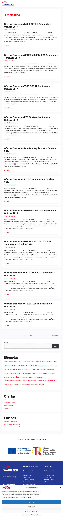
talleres (17, 377)
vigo (41, 384)
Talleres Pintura (41, 380)
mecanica (13, 369)
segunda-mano (9, 377)
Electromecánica (27, 482)
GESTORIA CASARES (54, 365)
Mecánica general (28, 471)
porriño (40, 373)
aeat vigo (6, 361)
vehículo (36, 384)
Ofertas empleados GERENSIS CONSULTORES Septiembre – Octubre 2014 (27, 243)
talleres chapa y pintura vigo (13, 380)
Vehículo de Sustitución (29, 484)
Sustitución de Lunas (28, 479)
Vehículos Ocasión (9, 405)
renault (45, 373)
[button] (60, 487)
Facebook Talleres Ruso (10, 421)
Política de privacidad (36, 515)
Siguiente (55, 335)
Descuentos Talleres (12, 365)
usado (32, 384)
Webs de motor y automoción (12, 427)
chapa (20, 361)
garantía (43, 366)
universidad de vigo (26, 384)
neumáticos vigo (50, 369)
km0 (5, 369)
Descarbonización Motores (30, 473)
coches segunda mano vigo (44, 361)
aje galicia (11, 361)
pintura (34, 373)
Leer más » (7, 46)
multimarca (32, 369)
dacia (55, 361)
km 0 (8, 369)
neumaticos (41, 369)
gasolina (47, 365)
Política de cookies (26, 515)
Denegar (31, 507)
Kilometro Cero (8, 408)
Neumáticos (26, 477)
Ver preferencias (31, 511)
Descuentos (47, 473)
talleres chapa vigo (36, 377)
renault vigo (52, 373)
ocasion (7, 373)
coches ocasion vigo (32, 361)
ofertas (17, 372)
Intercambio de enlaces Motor (12, 424)
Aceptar (32, 502)
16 (31, 335)
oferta (12, 373)
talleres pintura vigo (50, 380)
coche (24, 361)
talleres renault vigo (8, 384)
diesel (23, 366)
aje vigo (15, 361)
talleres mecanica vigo (30, 380)
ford (39, 365)
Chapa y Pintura (27, 475)
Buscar (6, 342)
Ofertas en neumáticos (10, 400)
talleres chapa (25, 377)
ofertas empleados (26, 373)
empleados (32, 365)
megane (19, 369)
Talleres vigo (17, 384)
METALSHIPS (24, 369)
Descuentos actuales (9, 402)
